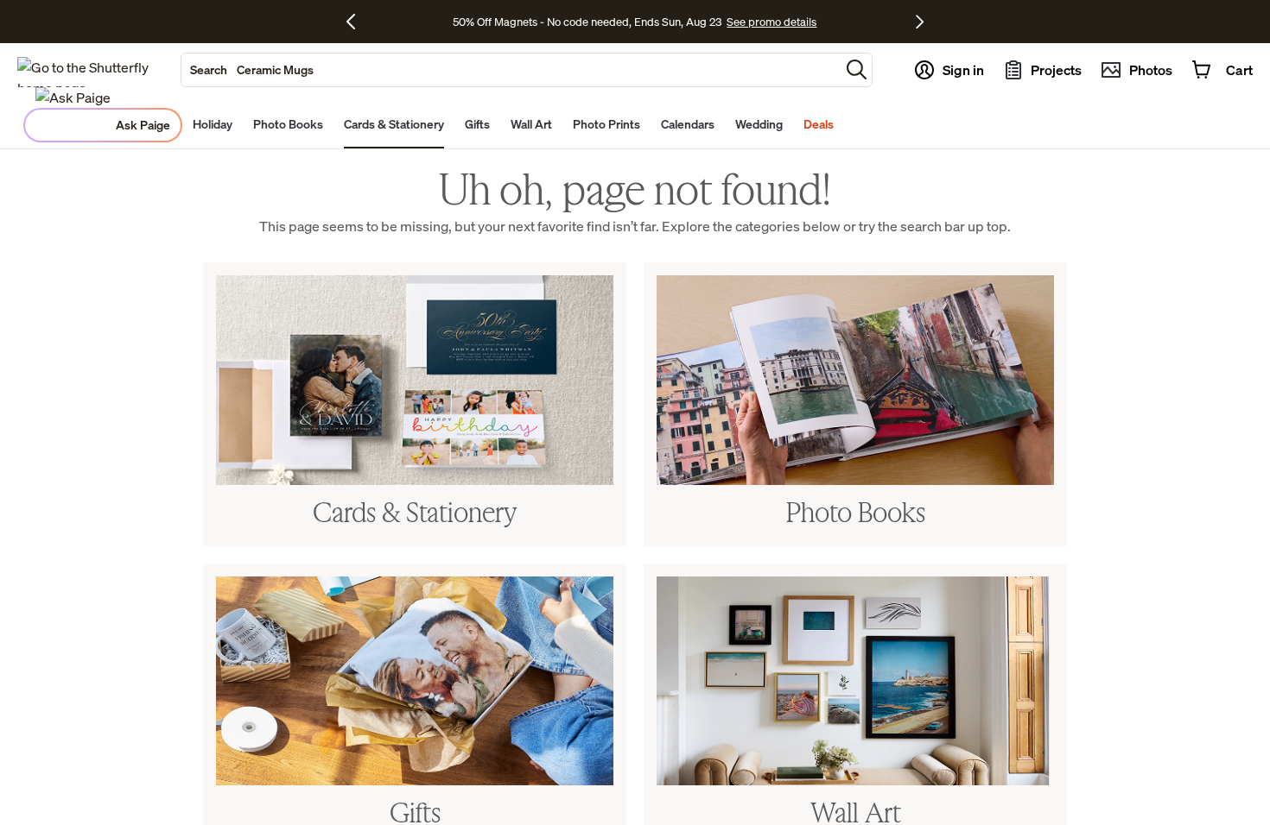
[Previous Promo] (357, 21)
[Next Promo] (920, 21)
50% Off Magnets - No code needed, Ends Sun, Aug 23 (587, 21)
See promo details (771, 21)
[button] (856, 69)
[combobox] (511, 70)
